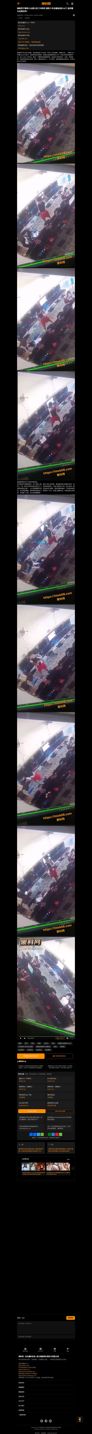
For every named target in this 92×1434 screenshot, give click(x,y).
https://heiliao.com (24, 32)
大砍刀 (46, 1043)
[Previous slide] (19, 1168)
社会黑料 (21, 1050)
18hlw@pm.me (23, 48)
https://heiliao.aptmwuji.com (27, 1375)
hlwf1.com (21, 26)
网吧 (39, 1043)
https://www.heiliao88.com (27, 1371)
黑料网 (62, 1046)
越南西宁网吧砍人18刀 (64, 1043)
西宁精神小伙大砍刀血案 (26, 1046)
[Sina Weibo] (56, 1134)
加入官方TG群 (32, 1111)
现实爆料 (47, 1050)
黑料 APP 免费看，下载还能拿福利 (29, 42)
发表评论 (70, 1318)
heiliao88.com (22, 38)
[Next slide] (72, 1168)
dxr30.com (22, 1089)
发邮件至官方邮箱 (60, 1111)
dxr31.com (50, 1089)
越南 (20, 1043)
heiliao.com (51, 1081)
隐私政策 (43, 1433)
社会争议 (39, 1050)
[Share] (31, 1134)
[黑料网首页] (46, 3)
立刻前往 (50, 1097)
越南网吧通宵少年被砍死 (43, 1046)
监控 (53, 1043)
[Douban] (49, 1134)
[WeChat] (42, 1134)
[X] (45, 1134)
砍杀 (32, 1043)
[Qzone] (53, 1134)
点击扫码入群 (51, 1105)
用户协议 (37, 1433)
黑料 (55, 1046)
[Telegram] (38, 1134)
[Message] (60, 1134)
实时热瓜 (30, 1050)
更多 (68, 1159)
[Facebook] (34, 1134)
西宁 (26, 1043)
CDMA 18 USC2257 (52, 1433)
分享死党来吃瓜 (60, 1056)
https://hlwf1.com (24, 1365)
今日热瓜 (20, 18)
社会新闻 (27, 18)
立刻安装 (22, 1097)
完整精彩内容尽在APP (30, 1056)
